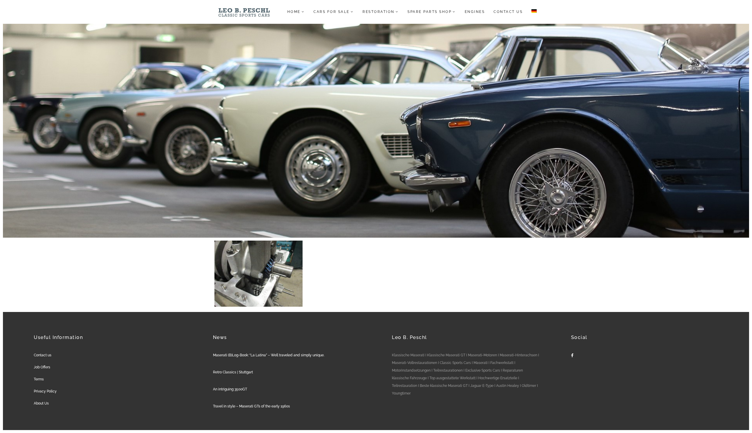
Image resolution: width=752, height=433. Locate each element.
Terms (39, 379)
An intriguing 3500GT (230, 389)
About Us (41, 403)
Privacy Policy (45, 391)
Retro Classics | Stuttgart (233, 372)
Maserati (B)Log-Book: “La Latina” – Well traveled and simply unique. (268, 355)
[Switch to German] (532, 12)
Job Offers (42, 367)
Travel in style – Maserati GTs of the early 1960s (251, 406)
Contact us (42, 355)
